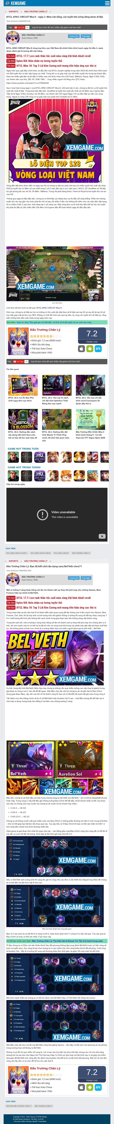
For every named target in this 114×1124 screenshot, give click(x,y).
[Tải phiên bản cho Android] (89, 348)
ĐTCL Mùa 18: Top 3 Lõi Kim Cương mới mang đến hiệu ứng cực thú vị (56, 607)
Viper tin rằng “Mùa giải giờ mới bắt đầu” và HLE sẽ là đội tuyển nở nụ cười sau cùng (54, 322)
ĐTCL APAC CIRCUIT (61, 553)
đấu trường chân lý (81, 553)
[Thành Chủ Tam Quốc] (92, 476)
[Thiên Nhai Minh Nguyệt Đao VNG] (66, 457)
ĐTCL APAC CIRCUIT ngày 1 (16, 553)
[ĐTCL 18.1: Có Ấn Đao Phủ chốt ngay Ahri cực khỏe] (23, 385)
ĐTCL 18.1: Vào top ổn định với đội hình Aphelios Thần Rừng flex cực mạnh (55, 401)
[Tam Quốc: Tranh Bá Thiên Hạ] (13, 457)
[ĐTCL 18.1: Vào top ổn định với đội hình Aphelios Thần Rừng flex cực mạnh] (56, 385)
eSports (13, 11)
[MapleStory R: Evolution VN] (66, 476)
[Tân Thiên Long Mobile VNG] (79, 457)
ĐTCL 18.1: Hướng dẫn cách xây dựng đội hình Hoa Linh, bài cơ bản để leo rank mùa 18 (22, 435)
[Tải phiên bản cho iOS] (81, 348)
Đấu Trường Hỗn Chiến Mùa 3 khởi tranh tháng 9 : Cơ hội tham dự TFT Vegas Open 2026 (90, 435)
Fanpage (86, 36)
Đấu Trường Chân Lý (35, 11)
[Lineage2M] (26, 457)
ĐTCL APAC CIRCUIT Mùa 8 (49, 308)
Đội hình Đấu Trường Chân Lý (18, 1106)
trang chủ (92, 342)
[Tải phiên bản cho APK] (98, 348)
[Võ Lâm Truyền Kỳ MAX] (105, 457)
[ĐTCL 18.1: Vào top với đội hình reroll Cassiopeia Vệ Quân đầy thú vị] (90, 385)
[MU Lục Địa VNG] (39, 457)
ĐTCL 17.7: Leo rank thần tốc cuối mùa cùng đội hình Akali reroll (53, 597)
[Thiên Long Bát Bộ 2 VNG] (92, 457)
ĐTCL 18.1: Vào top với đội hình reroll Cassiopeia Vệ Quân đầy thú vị (88, 401)
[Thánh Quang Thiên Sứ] (53, 457)
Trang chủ (73, 36)
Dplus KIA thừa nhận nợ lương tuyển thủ (39, 602)
